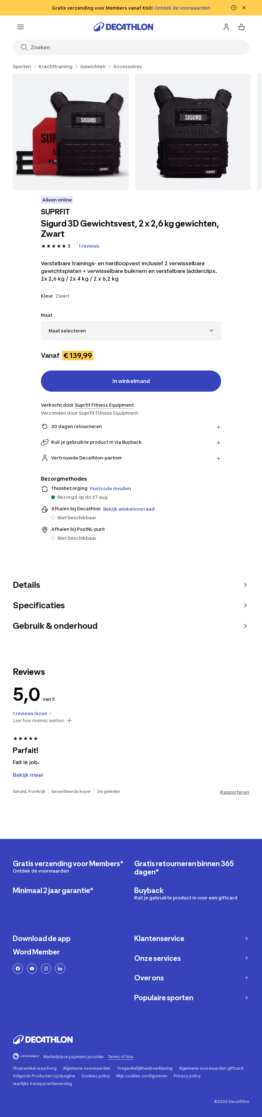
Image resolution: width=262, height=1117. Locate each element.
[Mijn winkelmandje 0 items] (241, 27)
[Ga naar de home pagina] (123, 26)
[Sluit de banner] (244, 8)
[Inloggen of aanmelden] (226, 27)
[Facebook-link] (18, 968)
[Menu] (20, 27)
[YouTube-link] (32, 968)
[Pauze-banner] (234, 8)
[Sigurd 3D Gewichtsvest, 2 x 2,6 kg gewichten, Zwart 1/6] (71, 132)
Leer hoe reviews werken (38, 720)
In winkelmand (131, 381)
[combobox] (131, 330)
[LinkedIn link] (60, 968)
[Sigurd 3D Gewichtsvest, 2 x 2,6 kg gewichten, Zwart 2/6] (193, 132)
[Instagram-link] (46, 968)
